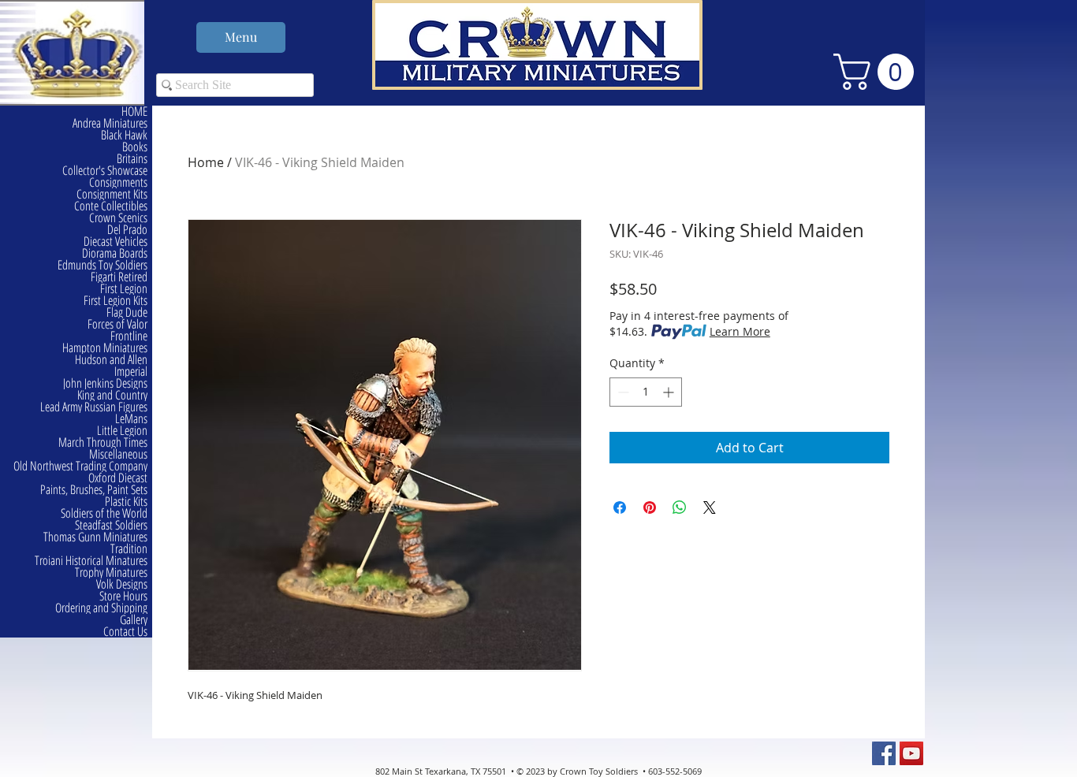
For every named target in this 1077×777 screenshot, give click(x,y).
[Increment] (670, 392)
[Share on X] (709, 507)
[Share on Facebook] (619, 507)
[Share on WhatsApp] (679, 507)
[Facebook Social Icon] (884, 753)
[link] (877, 72)
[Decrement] (622, 392)
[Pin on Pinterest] (649, 507)
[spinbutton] (646, 392)
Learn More (740, 331)
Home (206, 162)
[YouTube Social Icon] (911, 753)
